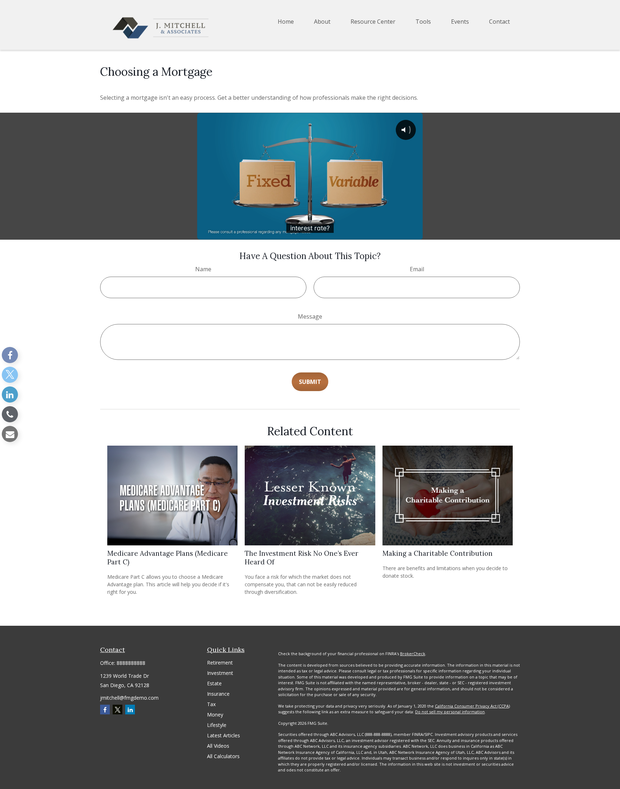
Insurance (218, 693)
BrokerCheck (412, 653)
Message (310, 316)
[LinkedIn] (10, 394)
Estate (214, 683)
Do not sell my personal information (450, 711)
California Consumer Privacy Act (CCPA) (472, 706)
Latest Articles (223, 735)
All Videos (218, 745)
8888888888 (131, 662)
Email (417, 269)
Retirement (220, 662)
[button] (286, 21)
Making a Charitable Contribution (437, 553)
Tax (211, 704)
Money (215, 714)
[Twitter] (10, 375)
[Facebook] (10, 355)
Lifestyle (216, 725)
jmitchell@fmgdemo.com (129, 697)
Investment (220, 673)
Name (203, 269)
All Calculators (223, 756)
